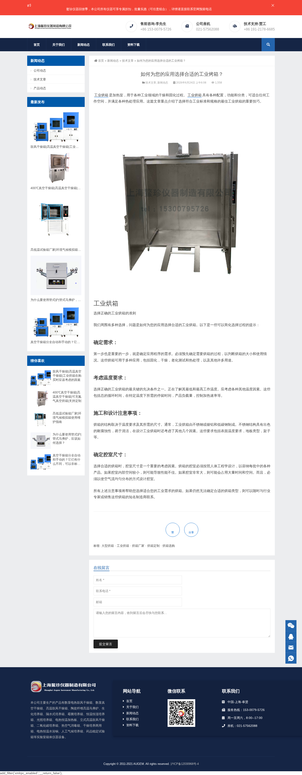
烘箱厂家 (138, 545)
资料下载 (133, 44)
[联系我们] (290, 636)
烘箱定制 (153, 545)
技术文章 (128, 60)
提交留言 (105, 644)
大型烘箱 (107, 545)
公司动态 (40, 70)
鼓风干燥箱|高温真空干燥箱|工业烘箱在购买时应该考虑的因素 (73, 146)
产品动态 (40, 88)
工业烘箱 (101, 95)
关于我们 (58, 44)
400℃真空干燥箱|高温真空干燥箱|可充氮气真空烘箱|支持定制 (73, 188)
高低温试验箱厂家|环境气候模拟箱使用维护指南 (63, 249)
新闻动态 (83, 44)
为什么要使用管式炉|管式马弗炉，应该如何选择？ (65, 300)
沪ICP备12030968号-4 (184, 764)
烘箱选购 (168, 545)
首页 (37, 44)
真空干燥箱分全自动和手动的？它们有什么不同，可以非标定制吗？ (77, 342)
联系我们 (108, 44)
